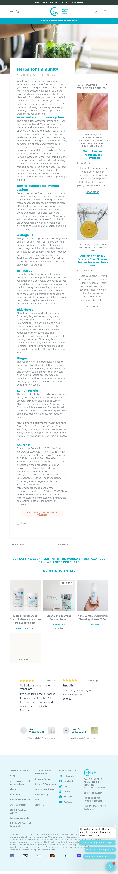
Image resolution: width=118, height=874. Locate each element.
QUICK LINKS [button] (19, 770)
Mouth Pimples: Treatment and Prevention (93, 154)
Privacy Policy (41, 794)
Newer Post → (66, 545)
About (13, 789)
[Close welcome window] (115, 826)
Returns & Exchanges (45, 784)
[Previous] (13, 709)
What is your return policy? (99, 856)
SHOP (13, 776)
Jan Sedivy (47, 501)
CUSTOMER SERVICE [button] (42, 772)
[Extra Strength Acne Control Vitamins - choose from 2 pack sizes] (25, 595)
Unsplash (22, 504)
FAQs (37, 799)
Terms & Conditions (44, 789)
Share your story (18, 805)
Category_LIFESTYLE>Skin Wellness (42, 514)
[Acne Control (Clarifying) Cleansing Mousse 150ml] (92, 595)
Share (23, 523)
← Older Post (18, 545)
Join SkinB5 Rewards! (20, 799)
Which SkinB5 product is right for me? (98, 842)
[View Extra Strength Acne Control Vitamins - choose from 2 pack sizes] (51, 730)
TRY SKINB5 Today (58, 571)
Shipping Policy (42, 779)
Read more (92, 192)
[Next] (104, 709)
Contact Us (40, 805)
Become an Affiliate (19, 818)
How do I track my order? (100, 849)
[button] (110, 866)
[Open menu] (11, 11)
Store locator (16, 794)
